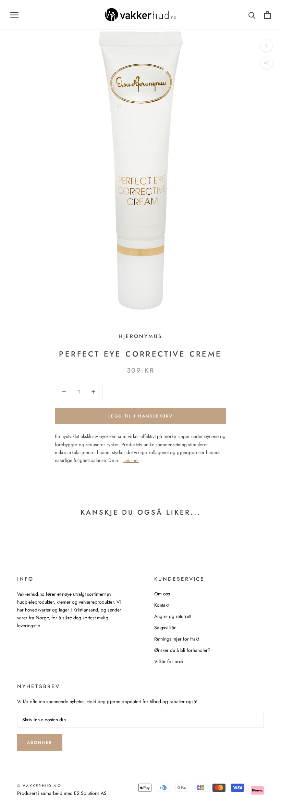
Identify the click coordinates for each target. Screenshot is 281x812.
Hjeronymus (140, 336)
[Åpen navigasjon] (14, 14)
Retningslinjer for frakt (176, 638)
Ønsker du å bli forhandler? (182, 650)
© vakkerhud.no (39, 785)
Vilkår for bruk (168, 661)
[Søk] (252, 14)
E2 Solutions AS (90, 793)
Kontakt (161, 605)
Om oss (162, 593)
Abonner (39, 742)
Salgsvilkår (165, 627)
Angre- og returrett (172, 616)
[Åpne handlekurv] (267, 15)
